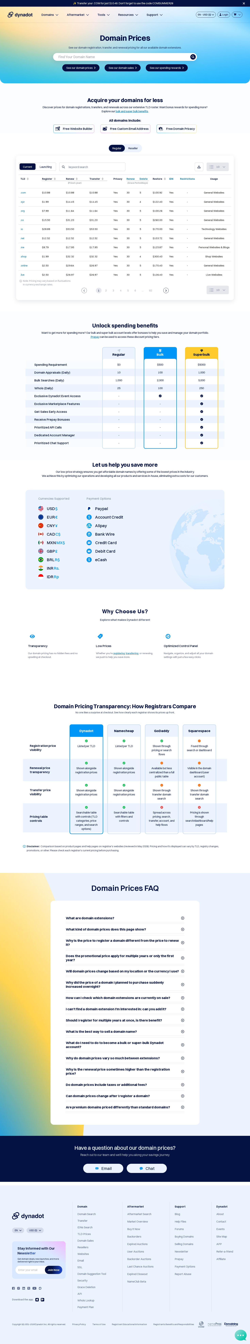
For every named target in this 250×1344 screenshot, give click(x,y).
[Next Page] (166, 290)
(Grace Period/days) (137, 183)
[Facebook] (13, 1288)
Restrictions (187, 178)
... (142, 290)
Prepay (95, 337)
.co (22, 220)
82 (150, 290)
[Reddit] (40, 1288)
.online (24, 265)
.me (22, 247)
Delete (144, 178)
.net (22, 238)
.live (22, 274)
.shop (23, 256)
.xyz (22, 201)
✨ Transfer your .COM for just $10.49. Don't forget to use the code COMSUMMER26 (123, 3)
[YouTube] (34, 1288)
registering (119, 653)
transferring (132, 653)
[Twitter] (28, 1288)
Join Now (54, 1270)
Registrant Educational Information (129, 1324)
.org (22, 210)
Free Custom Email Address (129, 129)
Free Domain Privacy (180, 129)
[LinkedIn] (23, 1288)
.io (21, 229)
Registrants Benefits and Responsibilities (173, 1324)
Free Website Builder (77, 129)
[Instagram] (18, 1288)
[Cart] (237, 15)
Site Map (221, 1236)
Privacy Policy (79, 1324)
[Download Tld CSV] (199, 167)
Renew (131, 178)
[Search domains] (193, 57)
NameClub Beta (136, 1281)
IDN (171, 178)
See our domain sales (121, 68)
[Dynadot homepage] (20, 15)
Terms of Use (98, 1324)
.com (23, 192)
